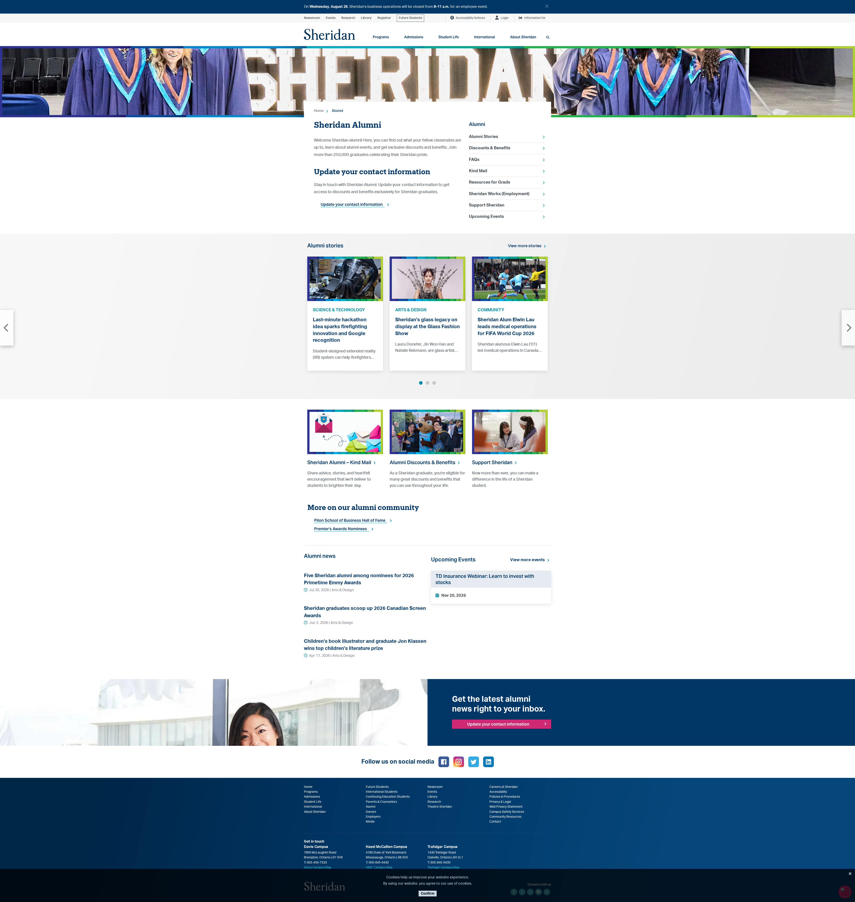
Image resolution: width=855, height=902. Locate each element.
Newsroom (312, 18)
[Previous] (6, 328)
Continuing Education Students (388, 796)
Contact (495, 821)
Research (348, 18)
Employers (373, 816)
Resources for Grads (489, 182)
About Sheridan (315, 811)
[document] (427, 7)
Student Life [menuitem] (448, 37)
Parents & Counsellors (381, 801)
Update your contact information (352, 204)
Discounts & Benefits (489, 148)
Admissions (312, 796)
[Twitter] (473, 761)
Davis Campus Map (317, 867)
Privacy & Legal (500, 801)
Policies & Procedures (504, 796)
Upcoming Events (486, 216)
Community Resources (505, 816)
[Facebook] (443, 761)
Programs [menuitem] (381, 37)
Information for (535, 18)
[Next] (848, 328)
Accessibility (498, 791)
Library (366, 18)
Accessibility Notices (470, 18)
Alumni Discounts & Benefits (422, 462)
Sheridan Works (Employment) (499, 194)
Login (505, 18)
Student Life (312, 801)
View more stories (525, 246)
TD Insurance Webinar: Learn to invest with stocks (485, 579)
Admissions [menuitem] (413, 37)
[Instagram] (458, 761)
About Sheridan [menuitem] (523, 37)
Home (319, 111)
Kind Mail (478, 171)
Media (370, 821)
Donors (371, 811)
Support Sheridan (486, 205)
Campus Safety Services (506, 811)
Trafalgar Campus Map (443, 867)
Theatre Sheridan (440, 806)
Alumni (337, 111)
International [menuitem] (484, 37)
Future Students (410, 18)
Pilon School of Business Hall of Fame (349, 520)
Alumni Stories (483, 137)
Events (331, 18)
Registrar (384, 18)
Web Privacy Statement (506, 806)
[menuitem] (507, 136)
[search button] (547, 37)
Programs (311, 791)
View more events (527, 560)
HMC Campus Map (379, 867)
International (313, 806)
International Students (381, 791)
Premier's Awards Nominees (340, 528)
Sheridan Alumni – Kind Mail (339, 462)
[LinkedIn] (488, 761)
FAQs (474, 160)
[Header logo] (329, 34)
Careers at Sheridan (503, 787)
